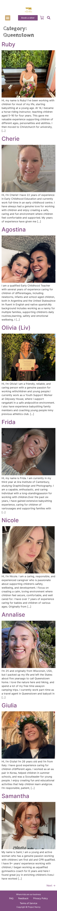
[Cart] (42, 18)
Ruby (8, 44)
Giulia (9, 705)
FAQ (11, 898)
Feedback (23, 898)
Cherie (10, 138)
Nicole (10, 520)
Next (51, 885)
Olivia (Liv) (16, 327)
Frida (9, 422)
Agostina (14, 229)
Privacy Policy (40, 898)
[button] (7, 17)
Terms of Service (28, 903)
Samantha (15, 795)
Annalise (13, 614)
